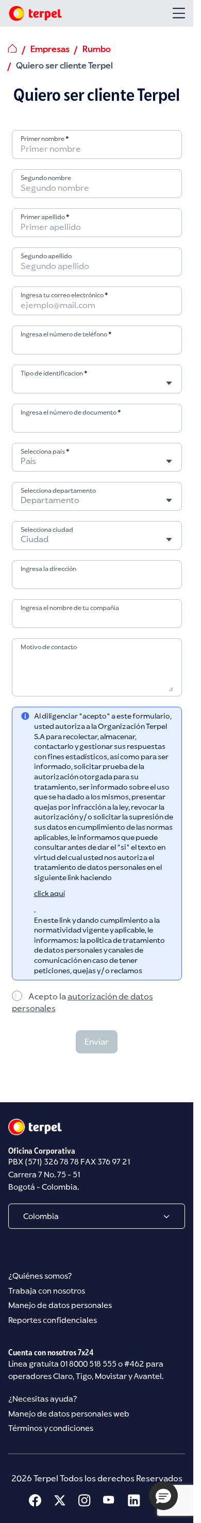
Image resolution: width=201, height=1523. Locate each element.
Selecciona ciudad (47, 529)
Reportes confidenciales (52, 1320)
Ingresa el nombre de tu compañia (70, 608)
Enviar (97, 1041)
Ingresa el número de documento (71, 412)
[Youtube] (109, 1500)
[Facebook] (35, 1500)
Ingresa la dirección (48, 568)
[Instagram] (84, 1500)
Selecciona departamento (58, 490)
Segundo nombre (46, 178)
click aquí (49, 893)
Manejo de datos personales (60, 1305)
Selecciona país (45, 451)
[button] (163, 1495)
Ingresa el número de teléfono (66, 334)
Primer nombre (45, 138)
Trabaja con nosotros (46, 1291)
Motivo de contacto (49, 647)
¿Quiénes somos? (40, 1276)
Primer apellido (45, 217)
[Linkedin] (134, 1500)
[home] (12, 48)
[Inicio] (35, 13)
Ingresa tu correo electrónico (64, 295)
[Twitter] (60, 1500)
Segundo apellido (46, 256)
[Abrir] (179, 13)
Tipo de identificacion (54, 373)
